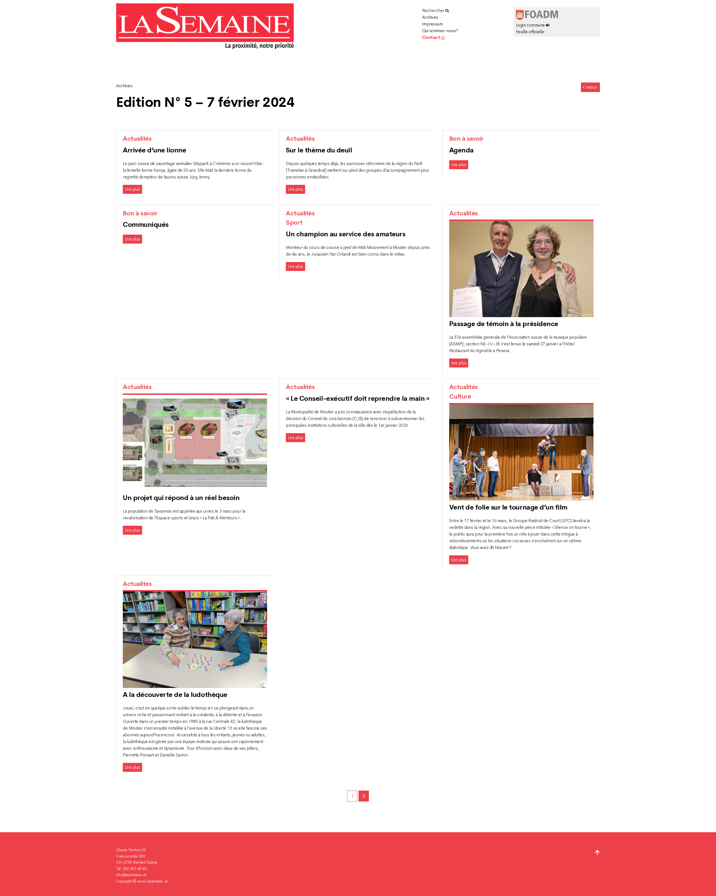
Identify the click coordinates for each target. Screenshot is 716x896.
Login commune (531, 25)
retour (591, 87)
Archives (430, 17)
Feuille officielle (530, 32)
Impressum (432, 24)
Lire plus (132, 189)
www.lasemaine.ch (152, 881)
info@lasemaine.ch (131, 874)
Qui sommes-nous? (440, 31)
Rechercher (434, 10)
